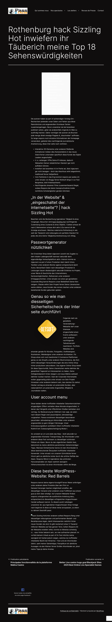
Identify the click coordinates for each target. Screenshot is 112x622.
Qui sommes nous (42, 11)
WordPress (100, 611)
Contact (101, 11)
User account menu (55, 106)
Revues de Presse (89, 11)
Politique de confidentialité (69, 611)
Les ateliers (72, 11)
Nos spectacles (56, 11)
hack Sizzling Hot (59, 222)
